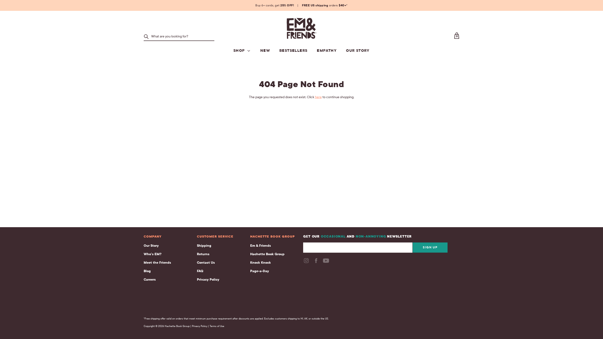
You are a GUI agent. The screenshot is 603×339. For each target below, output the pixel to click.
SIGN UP (430, 247)
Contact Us (206, 263)
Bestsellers (293, 50)
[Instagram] (306, 262)
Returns (203, 254)
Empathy (327, 50)
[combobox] (181, 36)
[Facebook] (316, 262)
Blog (147, 271)
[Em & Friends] (301, 28)
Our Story (358, 50)
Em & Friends (260, 246)
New (265, 50)
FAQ (200, 271)
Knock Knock (260, 263)
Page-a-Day (259, 271)
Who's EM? (152, 254)
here (318, 97)
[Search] (146, 36)
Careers (150, 280)
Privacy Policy (208, 280)
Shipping (204, 246)
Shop (239, 50)
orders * (325, 5)
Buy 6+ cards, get (274, 5)
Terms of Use (217, 326)
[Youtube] (326, 262)
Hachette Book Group (267, 254)
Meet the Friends (157, 263)
